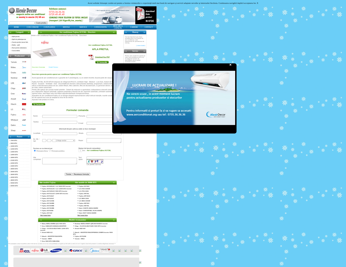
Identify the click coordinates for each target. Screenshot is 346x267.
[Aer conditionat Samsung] (56, 252)
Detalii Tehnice (53, 67)
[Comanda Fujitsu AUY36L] (100, 62)
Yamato (14, 62)
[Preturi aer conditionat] (146, 24)
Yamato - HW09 (47, 238)
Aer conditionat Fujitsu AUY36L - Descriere (71, 35)
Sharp (13, 130)
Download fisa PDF (102, 57)
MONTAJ (66, 27)
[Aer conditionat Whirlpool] (24, 120)
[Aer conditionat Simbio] (120, 251)
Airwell (13, 99)
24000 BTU (14, 166)
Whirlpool (14, 120)
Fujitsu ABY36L (84, 205)
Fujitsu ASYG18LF (48, 196)
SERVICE (83, 27)
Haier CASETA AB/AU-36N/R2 (88, 208)
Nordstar (14, 78)
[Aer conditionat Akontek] (86, 251)
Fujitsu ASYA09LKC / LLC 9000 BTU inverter (56, 186)
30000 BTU (14, 171)
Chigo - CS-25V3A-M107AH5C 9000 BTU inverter (90, 226)
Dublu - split (16, 45)
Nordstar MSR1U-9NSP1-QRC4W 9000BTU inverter (91, 223)
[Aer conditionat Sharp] (24, 131)
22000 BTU (14, 163)
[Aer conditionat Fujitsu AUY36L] (45, 57)
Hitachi (13, 104)
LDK (12, 83)
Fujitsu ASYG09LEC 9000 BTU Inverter (54, 191)
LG (12, 109)
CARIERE (134, 27)
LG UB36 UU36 (84, 198)
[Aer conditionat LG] (24, 110)
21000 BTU (14, 160)
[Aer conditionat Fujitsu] (24, 115)
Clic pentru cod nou (94, 164)
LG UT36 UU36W (84, 188)
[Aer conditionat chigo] (24, 89)
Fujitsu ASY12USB (48, 201)
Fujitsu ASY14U (47, 213)
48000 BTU (14, 180)
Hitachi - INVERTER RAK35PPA (52, 236)
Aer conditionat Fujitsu (45, 35)
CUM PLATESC (49, 27)
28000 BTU (14, 169)
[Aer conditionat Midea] (24, 68)
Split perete (16, 36)
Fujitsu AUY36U (84, 186)
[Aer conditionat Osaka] (24, 73)
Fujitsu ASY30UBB (48, 208)
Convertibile (16, 50)
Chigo (13, 88)
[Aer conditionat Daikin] (24, 126)
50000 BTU (14, 183)
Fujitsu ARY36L (84, 193)
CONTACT (149, 27)
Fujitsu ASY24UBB (48, 205)
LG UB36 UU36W (84, 201)
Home (33, 35)
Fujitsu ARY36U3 (84, 196)
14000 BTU (14, 154)
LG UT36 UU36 (84, 191)
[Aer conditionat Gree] (24, 94)
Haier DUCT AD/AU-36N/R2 (87, 213)
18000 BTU (14, 157)
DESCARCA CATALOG (118, 27)
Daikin (13, 125)
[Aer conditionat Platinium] (114, 251)
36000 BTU (14, 174)
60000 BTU (14, 185)
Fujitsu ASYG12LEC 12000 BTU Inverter (55, 193)
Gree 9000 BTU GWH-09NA (50, 241)
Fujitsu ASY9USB (47, 210)
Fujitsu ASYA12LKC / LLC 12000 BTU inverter (57, 188)
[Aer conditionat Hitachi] (24, 105)
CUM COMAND (33, 27)
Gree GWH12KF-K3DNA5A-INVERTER (54, 226)
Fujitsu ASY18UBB (48, 203)
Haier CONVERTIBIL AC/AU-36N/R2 (90, 210)
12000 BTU (14, 149)
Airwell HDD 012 (47, 232)
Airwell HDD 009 (80, 228)
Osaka (13, 73)
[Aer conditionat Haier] (65, 251)
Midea (13, 67)
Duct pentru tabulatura (19, 48)
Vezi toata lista (45, 215)
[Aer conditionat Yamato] (24, 62)
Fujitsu (13, 115)
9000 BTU (14, 143)
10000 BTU (14, 146)
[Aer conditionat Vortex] (126, 251)
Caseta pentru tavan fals (20, 42)
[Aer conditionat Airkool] (24, 252)
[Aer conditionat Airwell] (24, 99)
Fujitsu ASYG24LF (48, 198)
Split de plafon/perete (19, 39)
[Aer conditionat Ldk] (24, 84)
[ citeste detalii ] (140, 45)
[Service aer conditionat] (112, 23)
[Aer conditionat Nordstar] (24, 78)
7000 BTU (14, 140)
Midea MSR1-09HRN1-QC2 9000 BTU (54, 223)
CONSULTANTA (100, 27)
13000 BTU (14, 152)
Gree (13, 94)
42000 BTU (14, 177)
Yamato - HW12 (80, 238)
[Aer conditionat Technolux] (132, 251)
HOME (16, 27)
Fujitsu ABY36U (84, 203)
